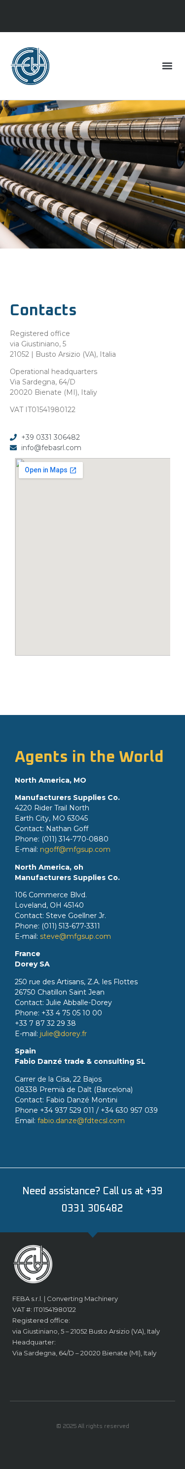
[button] (167, 66)
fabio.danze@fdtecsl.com (81, 1120)
